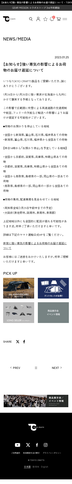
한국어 (35, 466)
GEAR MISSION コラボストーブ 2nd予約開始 (36, 7)
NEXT (55, 368)
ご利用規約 (15, 452)
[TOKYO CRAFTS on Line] (55, 444)
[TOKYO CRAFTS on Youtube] (17, 444)
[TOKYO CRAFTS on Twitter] (28, 444)
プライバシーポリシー (52, 452)
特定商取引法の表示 (31, 452)
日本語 (27, 466)
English (44, 466)
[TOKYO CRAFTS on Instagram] (45, 444)
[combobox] (29, 19)
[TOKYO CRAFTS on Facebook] (37, 444)
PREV (16, 368)
